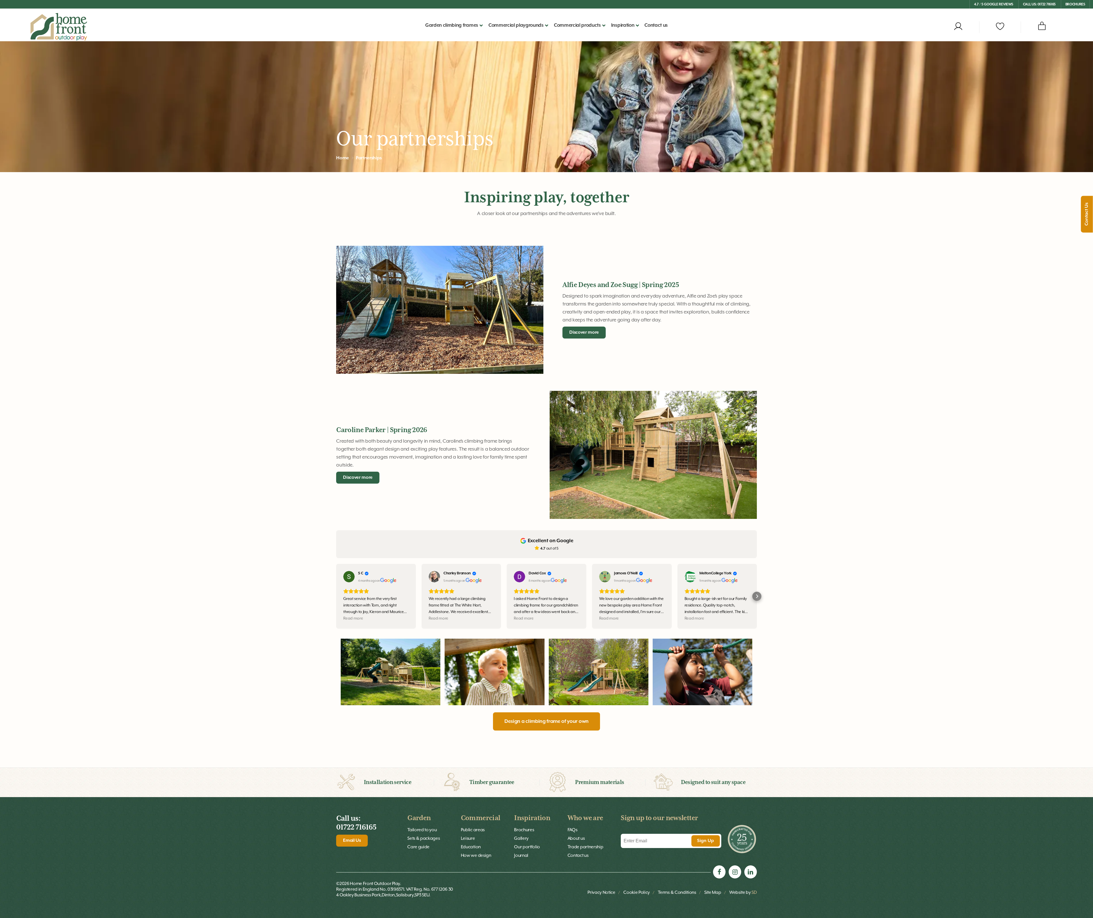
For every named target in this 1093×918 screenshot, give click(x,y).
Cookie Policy (636, 892)
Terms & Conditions (677, 892)
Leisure (468, 838)
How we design (476, 855)
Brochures (1075, 4)
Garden (419, 818)
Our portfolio (527, 846)
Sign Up (705, 840)
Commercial (480, 818)
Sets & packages (423, 838)
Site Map (712, 892)
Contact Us (1087, 214)
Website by (743, 892)
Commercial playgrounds (516, 25)
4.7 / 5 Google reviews (993, 4)
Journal (521, 855)
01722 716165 (356, 827)
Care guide (418, 846)
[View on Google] (349, 576)
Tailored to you (422, 829)
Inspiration (532, 818)
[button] (336, 596)
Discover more (584, 332)
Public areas (473, 829)
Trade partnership (585, 846)
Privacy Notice (601, 892)
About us (576, 838)
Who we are (585, 818)
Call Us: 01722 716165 (1039, 4)
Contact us (656, 25)
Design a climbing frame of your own (546, 721)
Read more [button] (353, 618)
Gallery (521, 838)
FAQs (573, 829)
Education (471, 846)
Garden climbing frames (451, 25)
